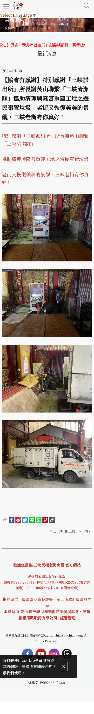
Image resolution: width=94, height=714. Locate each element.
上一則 (58, 531)
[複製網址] (52, 520)
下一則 (83, 531)
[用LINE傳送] (32, 520)
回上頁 (70, 531)
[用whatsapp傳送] (38, 520)
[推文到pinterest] (45, 520)
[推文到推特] (25, 520)
